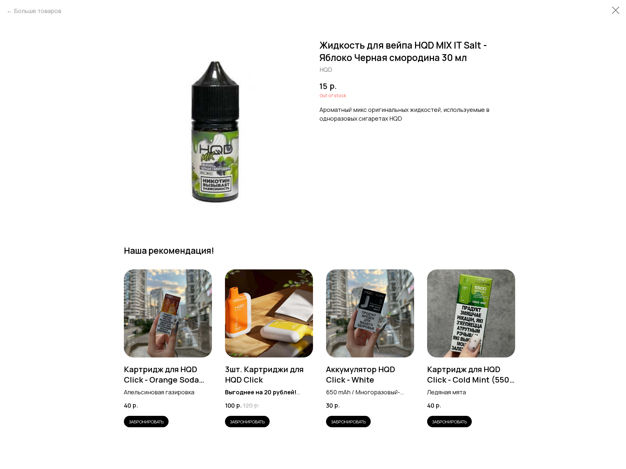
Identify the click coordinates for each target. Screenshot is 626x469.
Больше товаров (37, 11)
